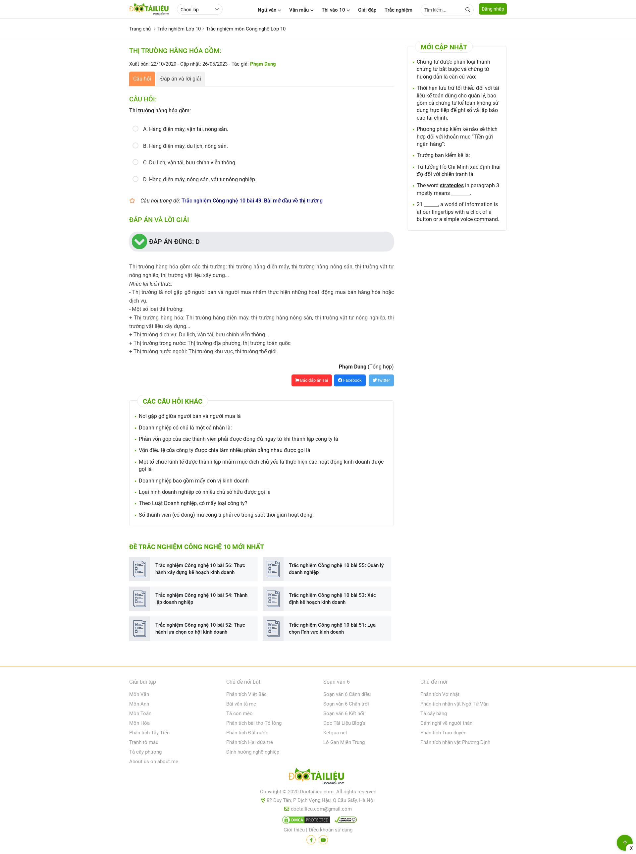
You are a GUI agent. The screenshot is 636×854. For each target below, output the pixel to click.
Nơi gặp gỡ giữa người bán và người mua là (190, 416)
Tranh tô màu (143, 742)
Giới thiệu (294, 830)
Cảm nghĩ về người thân (446, 723)
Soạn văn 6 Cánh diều (347, 694)
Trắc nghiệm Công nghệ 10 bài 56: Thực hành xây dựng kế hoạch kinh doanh (200, 568)
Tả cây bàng (433, 713)
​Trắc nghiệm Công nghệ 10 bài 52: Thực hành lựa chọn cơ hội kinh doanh (200, 628)
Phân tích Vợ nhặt (439, 694)
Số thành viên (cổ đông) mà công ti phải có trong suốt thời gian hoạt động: (226, 515)
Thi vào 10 (333, 10)
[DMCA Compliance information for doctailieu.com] (344, 821)
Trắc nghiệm (398, 10)
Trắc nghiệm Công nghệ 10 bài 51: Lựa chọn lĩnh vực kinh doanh (332, 628)
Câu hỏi (142, 79)
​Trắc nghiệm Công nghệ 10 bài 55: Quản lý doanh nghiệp (336, 568)
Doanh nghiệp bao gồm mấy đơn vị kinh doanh (194, 481)
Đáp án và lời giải (180, 79)
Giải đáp (367, 10)
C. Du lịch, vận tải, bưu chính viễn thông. (190, 162)
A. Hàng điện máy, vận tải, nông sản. (185, 129)
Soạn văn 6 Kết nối (343, 713)
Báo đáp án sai (313, 380)
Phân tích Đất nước (247, 733)
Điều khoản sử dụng (330, 830)
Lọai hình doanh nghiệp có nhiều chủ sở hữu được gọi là (205, 492)
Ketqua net (335, 733)
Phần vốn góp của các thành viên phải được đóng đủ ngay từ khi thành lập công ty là (238, 439)
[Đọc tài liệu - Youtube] (323, 839)
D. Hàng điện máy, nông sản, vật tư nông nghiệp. (199, 179)
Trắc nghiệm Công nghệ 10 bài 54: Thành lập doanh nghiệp (201, 598)
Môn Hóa (139, 723)
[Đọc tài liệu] (311, 839)
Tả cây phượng (145, 752)
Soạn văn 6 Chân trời (346, 704)
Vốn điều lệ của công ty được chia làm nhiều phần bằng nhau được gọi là (224, 450)
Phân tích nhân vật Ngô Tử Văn (454, 704)
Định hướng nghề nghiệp (252, 752)
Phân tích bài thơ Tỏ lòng (254, 723)
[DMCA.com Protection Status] (305, 821)
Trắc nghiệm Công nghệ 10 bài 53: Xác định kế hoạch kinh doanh (332, 598)
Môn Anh (139, 704)
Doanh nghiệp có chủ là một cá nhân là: (185, 428)
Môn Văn (139, 694)
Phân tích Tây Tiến (149, 733)
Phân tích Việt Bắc (246, 694)
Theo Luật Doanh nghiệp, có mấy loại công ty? (193, 503)
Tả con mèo (239, 713)
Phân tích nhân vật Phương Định (455, 742)
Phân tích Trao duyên (443, 733)
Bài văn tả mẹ (241, 704)
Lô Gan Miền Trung (344, 742)
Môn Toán (140, 713)
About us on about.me (153, 762)
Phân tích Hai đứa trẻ (249, 742)
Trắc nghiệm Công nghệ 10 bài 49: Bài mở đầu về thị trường (252, 201)
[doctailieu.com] (318, 777)
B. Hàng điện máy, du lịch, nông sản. (185, 146)
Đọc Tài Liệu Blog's (344, 723)
